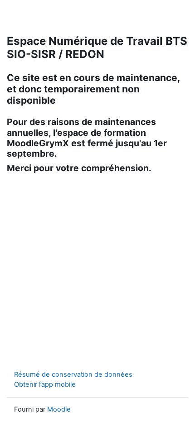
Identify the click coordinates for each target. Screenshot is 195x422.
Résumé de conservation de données (73, 374)
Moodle (59, 409)
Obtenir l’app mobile (45, 384)
